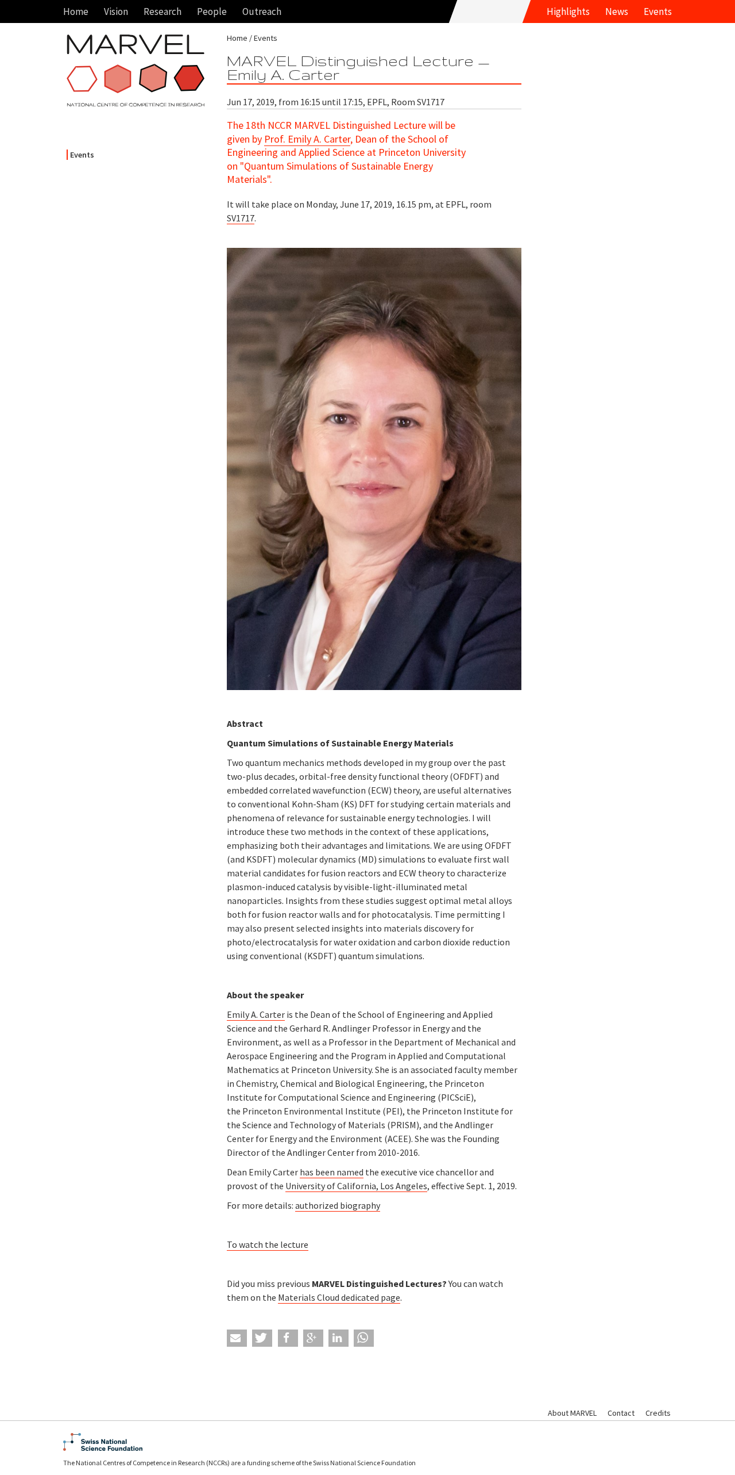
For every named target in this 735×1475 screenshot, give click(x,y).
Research (162, 11)
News (616, 11)
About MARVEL (572, 1413)
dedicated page (370, 1297)
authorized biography (337, 1205)
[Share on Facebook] (288, 1338)
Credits (658, 1413)
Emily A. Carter (256, 1014)
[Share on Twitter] (262, 1338)
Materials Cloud (309, 1297)
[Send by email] (237, 1338)
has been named (331, 1172)
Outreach (261, 11)
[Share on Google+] (313, 1338)
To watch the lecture (267, 1244)
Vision (116, 11)
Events (658, 11)
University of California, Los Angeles (356, 1186)
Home (75, 11)
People (212, 11)
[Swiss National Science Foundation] (367, 1442)
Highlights (568, 11)
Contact (621, 1413)
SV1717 (240, 218)
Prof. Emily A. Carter (307, 138)
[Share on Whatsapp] (364, 1338)
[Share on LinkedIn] (338, 1338)
